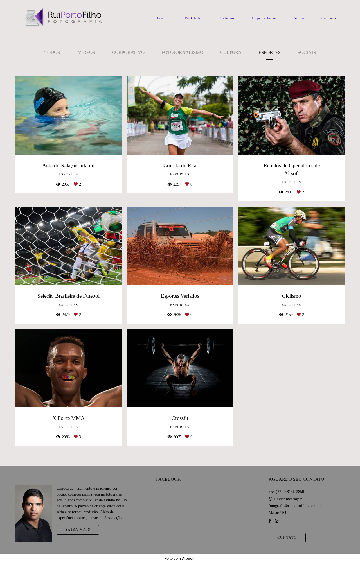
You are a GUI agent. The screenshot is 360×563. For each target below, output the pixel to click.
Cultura (231, 52)
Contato (328, 18)
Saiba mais (78, 530)
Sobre (299, 18)
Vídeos (86, 52)
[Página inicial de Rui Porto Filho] (63, 18)
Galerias (227, 18)
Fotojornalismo (182, 52)
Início (162, 18)
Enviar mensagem (288, 499)
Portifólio (194, 18)
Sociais (307, 52)
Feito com (180, 558)
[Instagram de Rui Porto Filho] (276, 521)
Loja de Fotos (264, 18)
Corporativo (128, 52)
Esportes (269, 52)
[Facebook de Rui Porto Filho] (270, 521)
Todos (52, 52)
